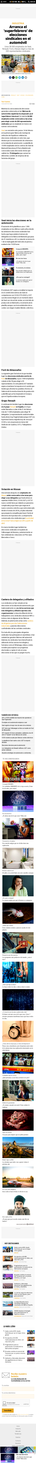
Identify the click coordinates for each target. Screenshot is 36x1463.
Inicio (18, 1426)
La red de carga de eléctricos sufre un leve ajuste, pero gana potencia (23, 1294)
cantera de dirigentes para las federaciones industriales (17, 623)
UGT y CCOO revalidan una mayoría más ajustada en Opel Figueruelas (16, 718)
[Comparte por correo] (26, 77)
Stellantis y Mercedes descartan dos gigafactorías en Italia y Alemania (23, 1285)
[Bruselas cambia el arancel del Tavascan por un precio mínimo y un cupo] (8, 1276)
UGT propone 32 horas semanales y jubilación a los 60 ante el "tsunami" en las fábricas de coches (17, 734)
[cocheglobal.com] (18, 1)
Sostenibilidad (17, 1316)
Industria (16, 1271)
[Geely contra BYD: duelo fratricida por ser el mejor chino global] (8, 1249)
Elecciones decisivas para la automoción (13, 745)
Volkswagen (29, 95)
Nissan (22, 95)
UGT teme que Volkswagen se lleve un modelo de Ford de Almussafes (18, 729)
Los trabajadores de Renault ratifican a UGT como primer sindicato (16, 749)
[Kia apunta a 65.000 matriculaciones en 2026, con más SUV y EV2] (8, 1258)
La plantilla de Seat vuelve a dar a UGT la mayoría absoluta (16, 741)
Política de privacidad (18, 1446)
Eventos (18, 1437)
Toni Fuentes (5, 102)
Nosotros (18, 1443)
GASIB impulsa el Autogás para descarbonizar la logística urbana (22, 1312)
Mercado (16, 1252)
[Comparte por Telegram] (19, 77)
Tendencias (17, 1298)
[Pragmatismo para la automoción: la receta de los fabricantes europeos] (8, 1267)
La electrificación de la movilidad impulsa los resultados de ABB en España (23, 1303)
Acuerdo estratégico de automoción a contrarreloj (16, 753)
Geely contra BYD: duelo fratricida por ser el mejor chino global (22, 1249)
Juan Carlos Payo (22, 1261)
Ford (3, 97)
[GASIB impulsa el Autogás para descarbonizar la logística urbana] (8, 1313)
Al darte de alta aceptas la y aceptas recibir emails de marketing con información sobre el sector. (17, 1415)
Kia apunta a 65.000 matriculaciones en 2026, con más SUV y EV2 (23, 1258)
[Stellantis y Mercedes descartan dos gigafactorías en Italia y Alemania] (8, 1285)
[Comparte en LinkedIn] (22, 77)
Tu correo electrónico (8, 1393)
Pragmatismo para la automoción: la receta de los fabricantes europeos (23, 1267)
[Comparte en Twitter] (13, 77)
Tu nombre (5, 1385)
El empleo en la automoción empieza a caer (14, 722)
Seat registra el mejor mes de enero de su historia (16, 725)
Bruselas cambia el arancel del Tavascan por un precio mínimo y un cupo (22, 1276)
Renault (13, 95)
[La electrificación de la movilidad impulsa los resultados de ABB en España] (8, 1304)
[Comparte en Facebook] (10, 77)
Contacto (18, 1441)
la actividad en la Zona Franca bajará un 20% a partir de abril (17, 520)
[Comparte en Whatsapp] (16, 77)
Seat (18, 95)
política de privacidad (22, 1414)
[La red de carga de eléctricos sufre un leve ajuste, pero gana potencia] (8, 1294)
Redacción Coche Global (24, 1307)
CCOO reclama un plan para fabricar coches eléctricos (17, 738)
